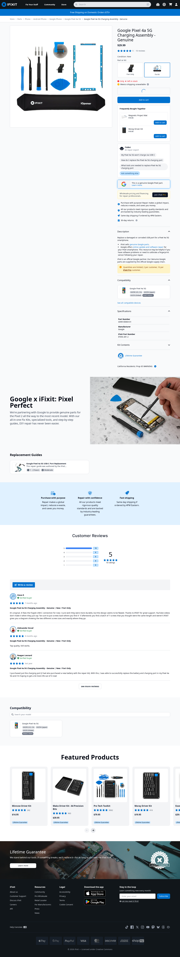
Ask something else (129, 173)
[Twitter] (137, 927)
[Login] (176, 4)
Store (12, 19)
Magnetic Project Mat (137, 115)
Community (40, 892)
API (11, 909)
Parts (19, 19)
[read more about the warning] (155, 366)
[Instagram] (142, 927)
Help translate (16, 927)
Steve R (20, 595)
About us (14, 892)
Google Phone (55, 19)
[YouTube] (147, 927)
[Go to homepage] (10, 4)
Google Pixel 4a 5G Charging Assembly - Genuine (105, 19)
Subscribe (163, 896)
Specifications (124, 311)
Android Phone (40, 19)
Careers (13, 904)
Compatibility (124, 280)
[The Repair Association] (168, 927)
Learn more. (137, 185)
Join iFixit (160, 195)
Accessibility (64, 892)
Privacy (62, 896)
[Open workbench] (157, 4)
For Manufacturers (43, 904)
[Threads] (163, 927)
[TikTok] (126, 927)
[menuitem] (31, 4)
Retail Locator (41, 900)
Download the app (94, 887)
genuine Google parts (139, 244)
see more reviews (90, 686)
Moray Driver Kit (135, 129)
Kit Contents (123, 344)
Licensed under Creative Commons (97, 949)
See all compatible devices (129, 303)
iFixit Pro (127, 270)
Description (123, 231)
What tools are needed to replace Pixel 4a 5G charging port (141, 166)
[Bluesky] (158, 927)
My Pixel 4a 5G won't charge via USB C (138, 155)
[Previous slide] (86, 830)
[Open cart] (170, 4)
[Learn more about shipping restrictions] (148, 84)
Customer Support (18, 896)
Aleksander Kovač (25, 628)
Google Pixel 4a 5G (73, 19)
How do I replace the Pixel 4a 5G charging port (141, 160)
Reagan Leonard (24, 655)
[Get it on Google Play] (95, 902)
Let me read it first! (130, 901)
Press (37, 909)
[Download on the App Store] (95, 893)
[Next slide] (93, 830)
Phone (27, 19)
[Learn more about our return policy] (136, 220)
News (37, 913)
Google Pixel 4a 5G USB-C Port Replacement (46, 463)
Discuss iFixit (15, 900)
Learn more (23, 865)
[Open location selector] (164, 4)
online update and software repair (148, 247)
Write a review (25, 584)
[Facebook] (132, 927)
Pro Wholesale (41, 896)
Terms (62, 900)
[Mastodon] (153, 927)
